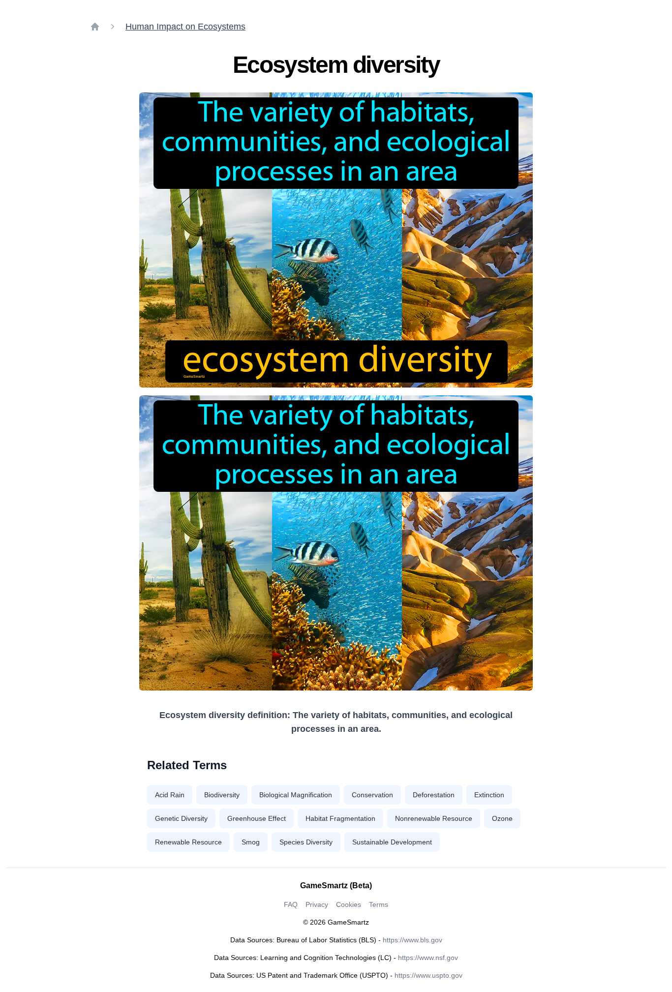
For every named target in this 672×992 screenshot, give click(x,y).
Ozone (502, 818)
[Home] (95, 26)
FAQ (291, 904)
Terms (378, 904)
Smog (251, 842)
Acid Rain (169, 795)
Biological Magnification (295, 795)
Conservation (372, 795)
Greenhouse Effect (256, 818)
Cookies (348, 904)
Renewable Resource (188, 842)
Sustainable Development (392, 842)
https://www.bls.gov (412, 940)
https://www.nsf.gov (428, 958)
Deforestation (434, 795)
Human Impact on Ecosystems (185, 26)
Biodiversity (222, 795)
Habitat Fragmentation (340, 818)
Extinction (489, 795)
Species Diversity (306, 842)
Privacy (316, 904)
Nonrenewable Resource (433, 818)
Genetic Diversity (181, 818)
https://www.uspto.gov (428, 975)
